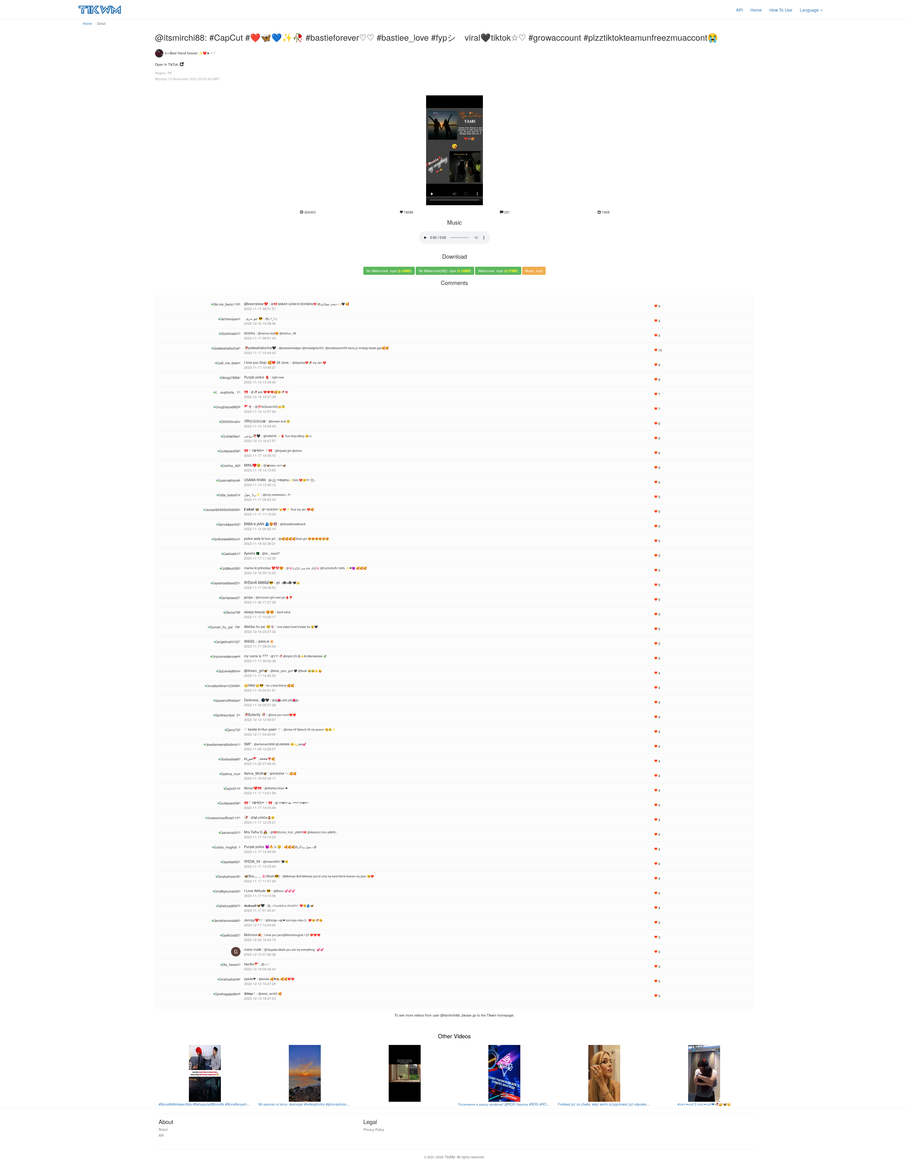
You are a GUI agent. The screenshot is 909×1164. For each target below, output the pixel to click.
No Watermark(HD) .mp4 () (445, 270)
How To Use (780, 10)
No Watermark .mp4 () (389, 270)
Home (756, 10)
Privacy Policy (373, 1129)
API (739, 10)
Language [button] (810, 10)
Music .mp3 (534, 270)
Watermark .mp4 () (498, 270)
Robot (163, 1129)
